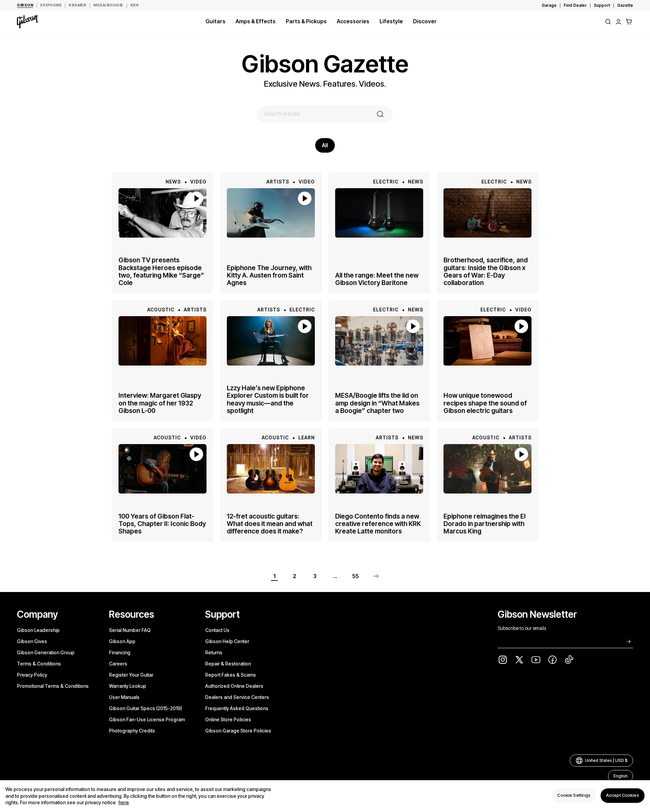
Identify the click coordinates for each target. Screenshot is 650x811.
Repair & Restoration (228, 663)
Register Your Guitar (131, 675)
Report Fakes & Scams (230, 675)
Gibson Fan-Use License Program (147, 719)
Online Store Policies (228, 719)
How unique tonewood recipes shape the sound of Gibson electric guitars (485, 403)
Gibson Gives (32, 641)
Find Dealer (575, 5)
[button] (629, 22)
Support (602, 5)
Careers (118, 663)
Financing (119, 652)
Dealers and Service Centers (237, 697)
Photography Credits (132, 730)
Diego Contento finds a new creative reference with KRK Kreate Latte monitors (378, 523)
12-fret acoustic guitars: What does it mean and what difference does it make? (269, 523)
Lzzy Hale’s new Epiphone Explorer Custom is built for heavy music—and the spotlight (268, 399)
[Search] (608, 22)
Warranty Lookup (127, 686)
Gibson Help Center (227, 641)
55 (355, 576)
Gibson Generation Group (45, 652)
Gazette (625, 5)
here (123, 803)
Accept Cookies (622, 795)
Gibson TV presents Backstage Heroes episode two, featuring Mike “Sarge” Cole (161, 271)
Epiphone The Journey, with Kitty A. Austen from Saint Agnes (269, 275)
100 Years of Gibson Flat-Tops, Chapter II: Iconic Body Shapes (162, 523)
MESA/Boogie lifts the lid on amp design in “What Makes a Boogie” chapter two (377, 403)
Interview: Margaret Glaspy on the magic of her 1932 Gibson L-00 (159, 403)
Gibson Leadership (38, 630)
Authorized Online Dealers (234, 686)
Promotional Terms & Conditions (53, 686)
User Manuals (124, 697)
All (325, 145)
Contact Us (217, 630)
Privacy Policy (32, 675)
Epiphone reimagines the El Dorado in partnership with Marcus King (484, 523)
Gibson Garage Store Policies (238, 730)
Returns (213, 652)
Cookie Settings (573, 795)
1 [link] (274, 576)
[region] (325, 795)
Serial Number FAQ (130, 630)
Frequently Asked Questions (236, 708)
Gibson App (122, 641)
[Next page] (375, 576)
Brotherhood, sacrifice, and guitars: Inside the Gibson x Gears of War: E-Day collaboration (485, 271)
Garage (549, 5)
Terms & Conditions (39, 663)
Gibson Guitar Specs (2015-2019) (145, 708)
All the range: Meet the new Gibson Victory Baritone (376, 279)
